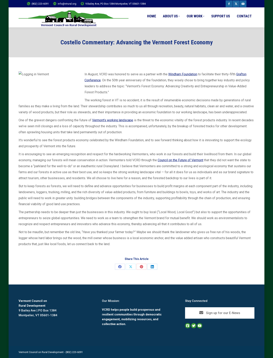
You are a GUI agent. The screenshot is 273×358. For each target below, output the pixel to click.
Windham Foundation (182, 74)
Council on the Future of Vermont (180, 160)
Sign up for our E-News (222, 313)
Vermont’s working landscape (112, 120)
